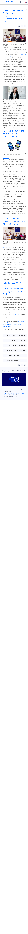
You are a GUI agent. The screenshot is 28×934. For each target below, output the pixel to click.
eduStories (6, 158)
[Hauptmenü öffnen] (2, 2)
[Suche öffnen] (21, 2)
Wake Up (6, 388)
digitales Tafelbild (7, 247)
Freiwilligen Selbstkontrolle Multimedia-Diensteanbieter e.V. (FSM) (14, 56)
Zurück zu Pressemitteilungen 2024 (11, 6)
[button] (19, 26)
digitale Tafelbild (7, 316)
